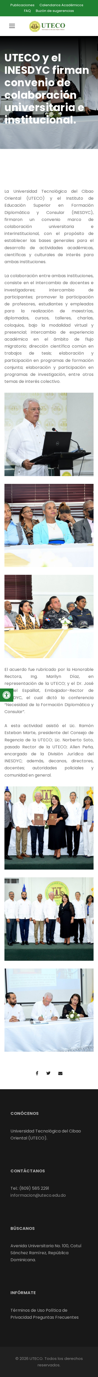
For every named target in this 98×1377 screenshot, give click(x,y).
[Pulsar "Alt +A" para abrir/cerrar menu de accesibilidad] (6, 695)
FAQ (27, 10)
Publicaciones (22, 5)
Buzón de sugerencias (55, 10)
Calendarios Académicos (61, 5)
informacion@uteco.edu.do (38, 1195)
